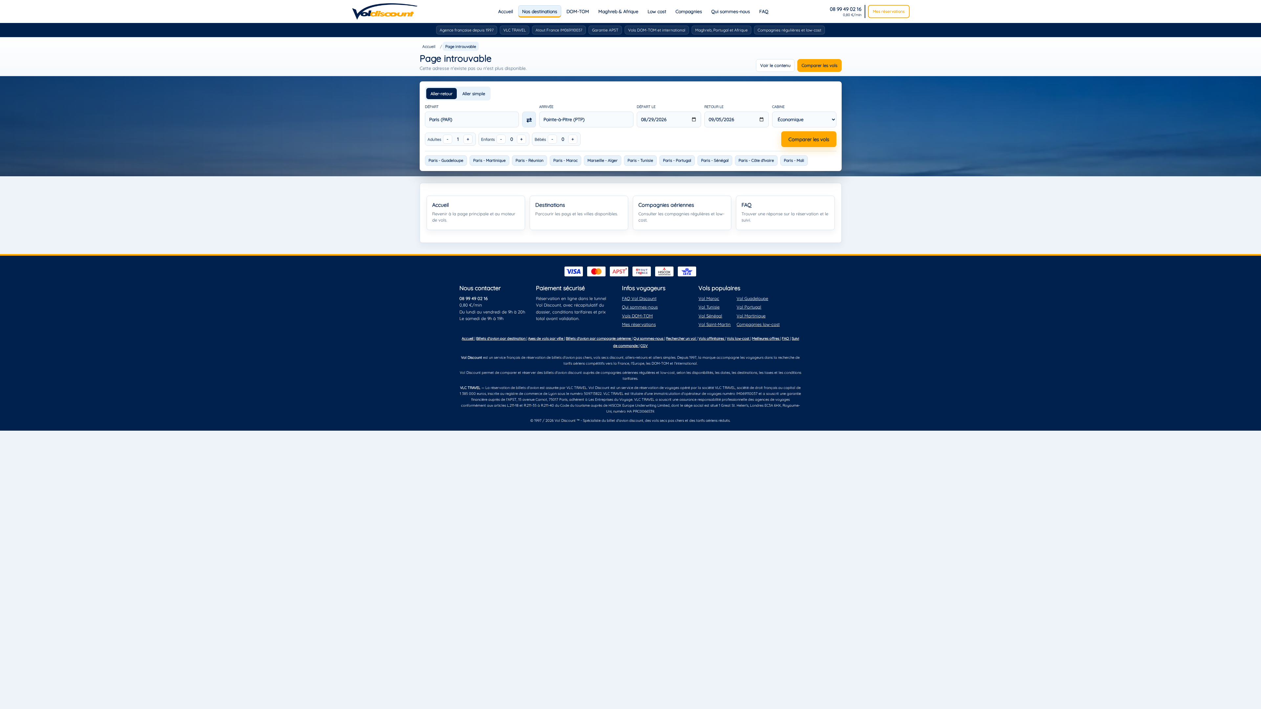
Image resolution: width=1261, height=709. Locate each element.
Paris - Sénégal (715, 160)
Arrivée (546, 106)
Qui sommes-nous (730, 11)
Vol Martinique (751, 315)
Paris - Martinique (489, 160)
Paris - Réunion (529, 160)
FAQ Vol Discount (639, 298)
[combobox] (472, 119)
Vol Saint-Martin (714, 324)
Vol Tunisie (708, 307)
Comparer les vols (819, 65)
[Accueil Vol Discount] (384, 11)
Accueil (505, 11)
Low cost (657, 11)
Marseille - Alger (602, 160)
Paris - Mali (794, 160)
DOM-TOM (577, 11)
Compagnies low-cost (758, 324)
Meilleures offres (766, 338)
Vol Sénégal (710, 315)
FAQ (763, 11)
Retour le (713, 106)
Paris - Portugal (677, 160)
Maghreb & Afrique (618, 11)
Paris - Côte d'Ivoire (756, 160)
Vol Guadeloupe (752, 298)
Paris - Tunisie (640, 160)
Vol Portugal (749, 307)
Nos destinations (539, 11)
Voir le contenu (775, 65)
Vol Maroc (708, 298)
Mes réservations (889, 11)
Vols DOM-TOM (637, 315)
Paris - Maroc (565, 160)
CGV (644, 345)
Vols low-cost (738, 338)
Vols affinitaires (711, 338)
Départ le (646, 106)
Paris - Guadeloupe (446, 160)
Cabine (778, 106)
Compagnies (688, 11)
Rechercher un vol (681, 338)
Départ (432, 106)
